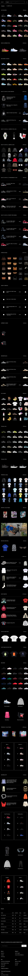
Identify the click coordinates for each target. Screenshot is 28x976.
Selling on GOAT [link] (18, 961)
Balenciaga (26, 929)
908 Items (24, 556)
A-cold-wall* (3, 918)
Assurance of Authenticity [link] (5, 961)
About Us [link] (2, 953)
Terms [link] (2, 973)
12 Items (24, 631)
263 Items (24, 43)
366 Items (24, 474)
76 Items (24, 215)
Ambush (25, 915)
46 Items (24, 323)
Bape (24, 932)
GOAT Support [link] (17, 953)
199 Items (24, 10)
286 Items (24, 91)
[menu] (27, 2)
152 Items (24, 177)
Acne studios (3, 921)
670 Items (24, 594)
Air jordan (2, 929)
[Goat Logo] (2, 2)
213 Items (24, 426)
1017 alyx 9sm (3, 915)
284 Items (24, 252)
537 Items (24, 144)
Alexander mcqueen (4, 932)
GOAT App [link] (3, 956)
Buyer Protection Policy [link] (5, 963)
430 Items (24, 727)
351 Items (24, 507)
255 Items (24, 393)
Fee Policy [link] (16, 963)
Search (15, 2)
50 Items (24, 58)
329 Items (24, 285)
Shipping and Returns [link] (4, 968)
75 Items (24, 459)
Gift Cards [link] (2, 966)
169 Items (24, 129)
